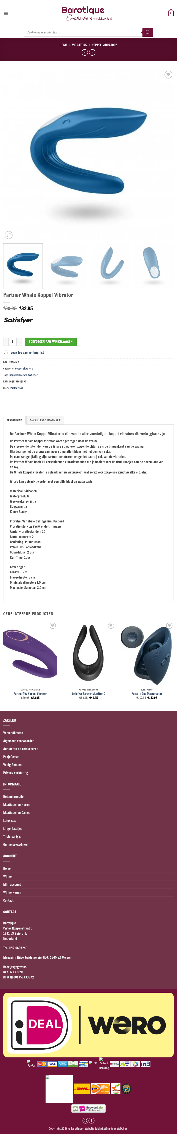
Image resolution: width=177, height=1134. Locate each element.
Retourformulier (14, 796)
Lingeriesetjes (12, 828)
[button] (5, 13)
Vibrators (79, 45)
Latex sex (9, 820)
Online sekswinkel (15, 844)
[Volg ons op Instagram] (85, 1121)
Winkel (8, 876)
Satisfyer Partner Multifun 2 (88, 694)
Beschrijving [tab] (14, 420)
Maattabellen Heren (16, 804)
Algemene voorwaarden (18, 741)
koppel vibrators (18, 375)
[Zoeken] (147, 32)
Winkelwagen (12, 892)
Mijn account (12, 884)
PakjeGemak (11, 757)
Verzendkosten (13, 733)
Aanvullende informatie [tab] (45, 420)
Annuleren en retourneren (20, 749)
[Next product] (85, 52)
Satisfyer (33, 375)
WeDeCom (122, 1128)
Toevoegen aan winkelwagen (51, 341)
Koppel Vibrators (104, 45)
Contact (8, 900)
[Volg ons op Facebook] (91, 1121)
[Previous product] (92, 52)
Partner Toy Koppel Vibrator (30, 694)
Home (63, 45)
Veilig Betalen (12, 765)
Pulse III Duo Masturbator (146, 694)
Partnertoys (16, 388)
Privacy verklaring (15, 773)
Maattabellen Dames (16, 812)
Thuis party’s (12, 836)
